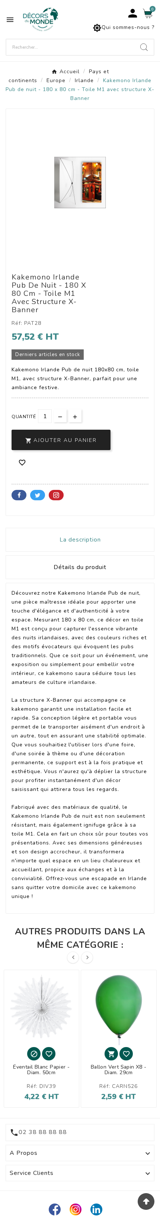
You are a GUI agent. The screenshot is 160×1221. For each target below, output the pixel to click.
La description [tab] (80, 540)
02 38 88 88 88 (43, 1132)
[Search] (144, 47)
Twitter (37, 495)
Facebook (19, 495)
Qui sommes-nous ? (123, 27)
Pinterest (56, 495)
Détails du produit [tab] (80, 567)
